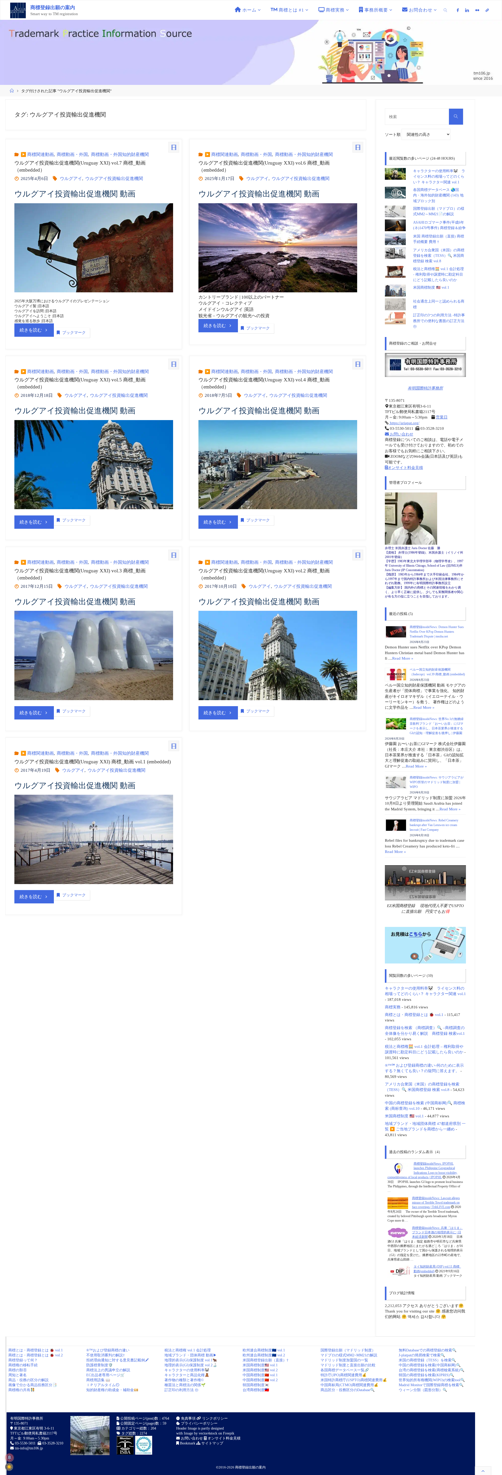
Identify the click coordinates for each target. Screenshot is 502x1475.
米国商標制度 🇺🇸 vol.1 (431, 287)
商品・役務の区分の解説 (28, 1380)
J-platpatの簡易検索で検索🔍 (422, 1355)
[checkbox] (9, 1467)
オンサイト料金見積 (405, 467)
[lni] (467, 10)
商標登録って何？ (23, 1360)
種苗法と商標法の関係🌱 (185, 1385)
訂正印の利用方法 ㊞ (181, 1390)
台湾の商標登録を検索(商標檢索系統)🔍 (431, 1370)
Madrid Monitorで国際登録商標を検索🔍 (431, 1385)
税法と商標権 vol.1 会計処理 (187, 1350)
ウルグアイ (71, 178)
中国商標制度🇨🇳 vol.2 (260, 1380)
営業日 (442, 417)
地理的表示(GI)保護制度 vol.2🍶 (190, 1365)
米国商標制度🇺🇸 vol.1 (260, 1365)
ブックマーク (74, 332)
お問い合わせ (401, 434)
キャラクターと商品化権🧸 (186, 1375)
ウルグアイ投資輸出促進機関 (114, 178)
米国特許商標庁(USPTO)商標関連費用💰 (354, 1380)
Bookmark (187, 1443)
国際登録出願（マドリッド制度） (348, 1350)
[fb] (458, 10)
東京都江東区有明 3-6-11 (33, 1428)
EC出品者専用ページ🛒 (105, 1375)
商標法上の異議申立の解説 (108, 1370)
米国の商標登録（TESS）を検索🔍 (427, 1360)
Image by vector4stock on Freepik (209, 1433)
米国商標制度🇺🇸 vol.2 (260, 1370)
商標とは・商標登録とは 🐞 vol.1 (414, 1014)
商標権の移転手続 (23, 1365)
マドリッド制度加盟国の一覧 (344, 1360)
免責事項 (188, 1418)
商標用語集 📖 (98, 1380)
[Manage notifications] (9, 1457)
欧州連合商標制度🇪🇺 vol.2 (264, 1355)
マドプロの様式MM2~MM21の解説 (349, 1355)
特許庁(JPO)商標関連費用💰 (344, 1375)
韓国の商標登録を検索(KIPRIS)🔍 (426, 1375)
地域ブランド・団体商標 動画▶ (190, 1355)
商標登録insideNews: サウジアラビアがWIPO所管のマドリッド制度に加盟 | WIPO (437, 782)
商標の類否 (17, 1370)
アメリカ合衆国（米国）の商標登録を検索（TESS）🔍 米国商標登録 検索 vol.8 (438, 255)
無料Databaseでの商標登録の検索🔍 (428, 1350)
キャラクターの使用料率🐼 (186, 1370)
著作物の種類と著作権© (184, 1380)
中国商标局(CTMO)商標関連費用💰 (349, 1385)
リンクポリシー (214, 1418)
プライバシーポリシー (199, 1423)
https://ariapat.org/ (404, 423)
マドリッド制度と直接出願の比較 (348, 1365)
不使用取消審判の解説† (105, 1355)
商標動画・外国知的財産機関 (120, 154)
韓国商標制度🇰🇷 (256, 1385)
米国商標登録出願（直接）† (265, 1360)
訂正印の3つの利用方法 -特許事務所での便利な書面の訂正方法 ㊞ (439, 320)
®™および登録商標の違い (107, 1350)
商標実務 (393, 1007)
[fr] (477, 10)
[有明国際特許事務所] (425, 365)
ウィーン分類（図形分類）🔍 (423, 1390)
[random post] (398, 1168)
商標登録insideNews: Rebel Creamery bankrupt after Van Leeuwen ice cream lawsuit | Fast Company (434, 825)
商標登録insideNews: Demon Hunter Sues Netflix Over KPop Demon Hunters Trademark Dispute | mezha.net (437, 631)
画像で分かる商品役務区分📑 (32, 1385)
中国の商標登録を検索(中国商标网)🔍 (430, 1365)
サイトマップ (211, 1443)
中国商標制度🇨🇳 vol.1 (260, 1375)
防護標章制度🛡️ (99, 1365)
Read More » (402, 658)
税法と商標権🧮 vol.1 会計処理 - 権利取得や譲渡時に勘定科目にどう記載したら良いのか (438, 274)
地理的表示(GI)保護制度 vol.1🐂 (190, 1360)
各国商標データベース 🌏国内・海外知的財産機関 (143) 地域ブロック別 (438, 195)
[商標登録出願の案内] (18, 10)
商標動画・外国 (72, 154)
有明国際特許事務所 (425, 388)
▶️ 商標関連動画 (37, 154)
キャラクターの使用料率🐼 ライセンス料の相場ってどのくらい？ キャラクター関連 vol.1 (439, 176)
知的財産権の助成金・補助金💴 (112, 1390)
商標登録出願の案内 (52, 7)
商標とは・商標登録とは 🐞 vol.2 (35, 1355)
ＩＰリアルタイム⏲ (102, 1385)
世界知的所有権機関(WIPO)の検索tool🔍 (432, 1380)
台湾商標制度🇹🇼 (256, 1390)
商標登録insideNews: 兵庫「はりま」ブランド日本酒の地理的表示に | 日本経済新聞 (437, 1232)
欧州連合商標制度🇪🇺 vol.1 (264, 1350)
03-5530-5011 (25, 1443)
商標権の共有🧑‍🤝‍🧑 (21, 1390)
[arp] (487, 10)
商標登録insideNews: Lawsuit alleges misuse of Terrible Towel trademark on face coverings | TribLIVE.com (436, 1202)
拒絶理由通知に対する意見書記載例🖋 (117, 1360)
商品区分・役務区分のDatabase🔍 (348, 1390)
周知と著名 (17, 1375)
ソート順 (393, 134)
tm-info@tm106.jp (29, 1448)
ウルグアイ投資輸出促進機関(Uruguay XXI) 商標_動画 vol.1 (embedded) (92, 761)
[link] (446, 10)
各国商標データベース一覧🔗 (345, 1370)
